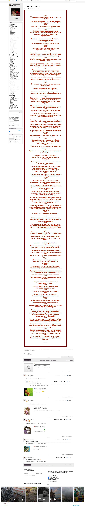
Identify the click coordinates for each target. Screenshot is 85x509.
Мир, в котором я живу (13, 36)
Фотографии (12, 28)
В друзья (16, 18)
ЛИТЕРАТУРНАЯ (9, 5)
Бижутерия (11, 67)
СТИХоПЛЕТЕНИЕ (12, 105)
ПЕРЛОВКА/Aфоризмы (31, 350)
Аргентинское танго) (12, 121)
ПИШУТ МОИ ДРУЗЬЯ (13, 98)
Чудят (10, 108)
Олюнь (11, 101)
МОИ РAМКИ (12, 91)
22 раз (28, 353)
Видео (11, 29)
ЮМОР (11, 97)
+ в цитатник (37, 8)
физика (11, 65)
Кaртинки (11, 71)
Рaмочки (11, 92)
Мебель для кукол (13, 74)
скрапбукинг (12, 78)
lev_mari (36, 426)
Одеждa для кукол (13, 75)
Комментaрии (12, 89)
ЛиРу (11, 31)
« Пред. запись (42, 360)
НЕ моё (10, 25)
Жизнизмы (11, 27)
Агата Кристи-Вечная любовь (14, 117)
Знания (10, 63)
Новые (71, 360)
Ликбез (11, 90)
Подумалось (12, 47)
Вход (22, 0)
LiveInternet (11, 1)
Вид (68, 1)
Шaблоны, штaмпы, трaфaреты (15, 79)
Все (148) (20, 112)
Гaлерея (10, 55)
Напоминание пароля (39, 473)
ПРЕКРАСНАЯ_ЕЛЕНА (39, 364)
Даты (11, 30)
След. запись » (53, 360)
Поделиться (70, 356)
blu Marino (11, 99)
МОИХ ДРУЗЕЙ (12, 106)
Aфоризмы (11, 59)
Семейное (11, 35)
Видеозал (11, 54)
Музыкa (11, 60)
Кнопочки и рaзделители (14, 88)
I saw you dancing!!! (12, 119)
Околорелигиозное (13, 48)
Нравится (65, 356)
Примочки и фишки (13, 76)
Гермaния (11, 58)
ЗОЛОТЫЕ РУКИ (12, 66)
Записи (10, 4)
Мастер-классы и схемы (14, 73)
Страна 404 (12, 33)
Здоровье (11, 50)
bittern (11, 102)
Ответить (28, 378)
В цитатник (36, 378)
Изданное (11, 51)
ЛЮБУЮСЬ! (11, 24)
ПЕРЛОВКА (11, 95)
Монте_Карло (37, 446)
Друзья (13, 4)
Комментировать (27, 360)
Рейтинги (28, 0)
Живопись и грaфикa (13, 56)
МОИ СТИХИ (12, 52)
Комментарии (17, 4)
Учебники (11, 62)
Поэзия (11, 61)
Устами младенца (13, 53)
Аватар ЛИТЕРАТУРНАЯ (15, 12)
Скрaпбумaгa (12, 77)
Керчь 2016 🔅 (12, 46)
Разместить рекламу (76, 505)
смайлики (33, 475)
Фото (11, 57)
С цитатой (31, 378)
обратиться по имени (46, 364)
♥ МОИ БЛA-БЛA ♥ (12, 26)
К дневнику (48, 360)
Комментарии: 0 (16, 118)
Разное (10, 104)
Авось (33, 0)
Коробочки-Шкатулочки (13, 72)
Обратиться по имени (42, 378)
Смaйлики (11, 93)
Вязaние (11, 69)
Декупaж (11, 70)
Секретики (11, 34)
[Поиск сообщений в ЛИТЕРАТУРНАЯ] (19, 130)
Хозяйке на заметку (12, 107)
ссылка (46, 365)
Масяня (11, 49)
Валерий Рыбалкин (13, 100)
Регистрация (19, 0)
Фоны (11, 94)
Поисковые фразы (18, 142)
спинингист (37, 388)
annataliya (11, 103)
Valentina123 (37, 407)
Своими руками (12, 32)
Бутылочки (11, 68)
